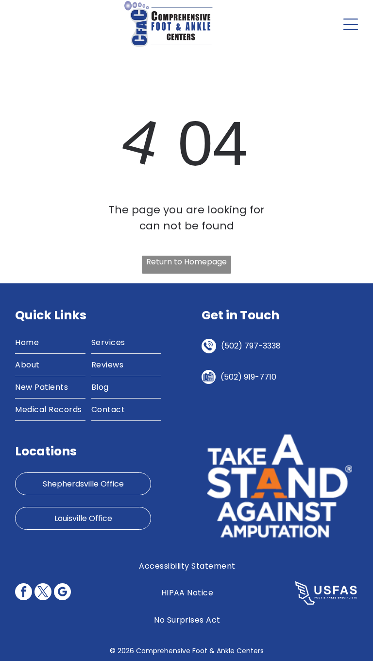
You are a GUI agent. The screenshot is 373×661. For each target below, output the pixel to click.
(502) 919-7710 (248, 377)
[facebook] (23, 593)
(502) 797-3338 (251, 345)
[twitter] (42, 593)
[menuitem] (50, 342)
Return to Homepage (186, 261)
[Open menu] (350, 24)
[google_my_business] (62, 593)
